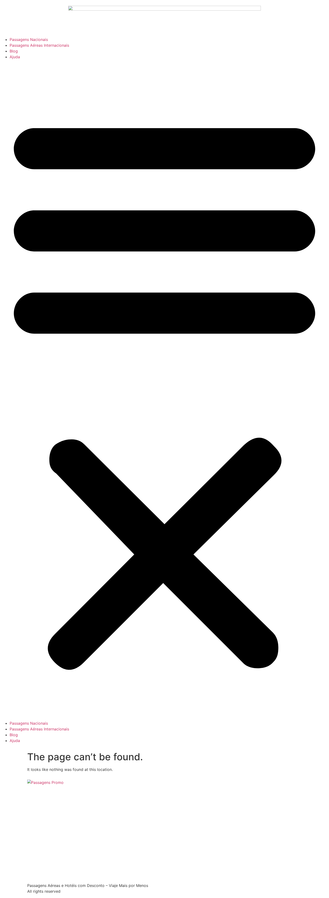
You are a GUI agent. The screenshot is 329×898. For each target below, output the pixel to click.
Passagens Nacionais (29, 39)
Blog (14, 51)
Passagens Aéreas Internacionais (39, 45)
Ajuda (15, 56)
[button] (164, 390)
